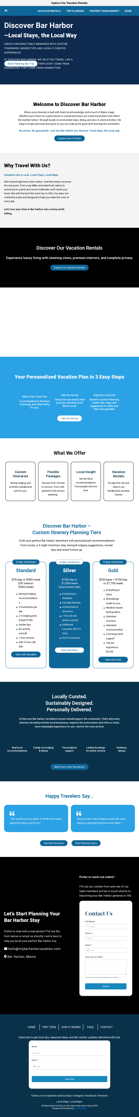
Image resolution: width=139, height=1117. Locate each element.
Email (88, 945)
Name (34, 1046)
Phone (89, 933)
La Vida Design (80, 1108)
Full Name (90, 921)
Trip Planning (75, 11)
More (128, 11)
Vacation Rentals (49, 11)
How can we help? (94, 957)
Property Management (104, 11)
